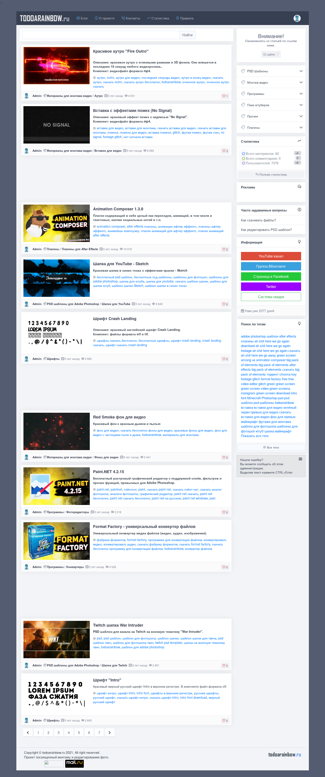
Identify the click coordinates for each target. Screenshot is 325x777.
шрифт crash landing (186, 340)
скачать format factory (194, 544)
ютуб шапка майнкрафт (274, 431)
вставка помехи (159, 132)
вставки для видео (110, 128)
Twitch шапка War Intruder (118, 625)
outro (110, 77)
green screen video (255, 388)
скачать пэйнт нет (185, 489)
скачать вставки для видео (176, 128)
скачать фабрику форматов (158, 544)
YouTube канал (271, 256)
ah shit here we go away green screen (268, 355)
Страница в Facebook (271, 276)
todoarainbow (44, 18)
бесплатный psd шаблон (114, 277)
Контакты (132, 18)
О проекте (106, 18)
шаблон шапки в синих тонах (166, 285)
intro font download (193, 697)
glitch (176, 132)
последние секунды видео (160, 77)
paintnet (116, 489)
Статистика (160, 18)
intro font (143, 693)
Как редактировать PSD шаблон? (266, 229)
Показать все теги (254, 435)
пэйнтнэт (130, 489)
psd (99, 638)
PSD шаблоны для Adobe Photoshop (73, 304)
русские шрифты (206, 693)
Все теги (272, 447)
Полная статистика (272, 174)
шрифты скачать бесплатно (117, 340)
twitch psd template (168, 642)
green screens (280, 388)
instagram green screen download (265, 393)
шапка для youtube (160, 281)
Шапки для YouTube (116, 304)
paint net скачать (186, 493)
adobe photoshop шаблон (259, 336)
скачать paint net (159, 489)
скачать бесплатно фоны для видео (146, 430)
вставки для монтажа (140, 128)
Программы (55, 512)
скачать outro (112, 82)
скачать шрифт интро (132, 697)
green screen (285, 383)
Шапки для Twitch (114, 665)
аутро (101, 77)
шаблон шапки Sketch (127, 285)
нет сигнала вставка (138, 136)
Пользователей (257, 163)
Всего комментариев (261, 158)
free (284, 378)
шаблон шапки (168, 638)
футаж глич (211, 132)
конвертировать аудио (119, 544)
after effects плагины (141, 226)
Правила (186, 18)
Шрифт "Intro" (107, 680)
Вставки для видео (108, 150)
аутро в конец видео (196, 77)
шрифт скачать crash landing (126, 345)
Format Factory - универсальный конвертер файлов (144, 526)
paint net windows (195, 498)
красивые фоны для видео (193, 430)
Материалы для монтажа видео (69, 96)
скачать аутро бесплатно (142, 82)
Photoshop (269, 397)
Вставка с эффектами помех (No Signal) (132, 110)
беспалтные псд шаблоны (153, 277)
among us (248, 359)
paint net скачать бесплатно (130, 498)
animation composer (111, 226)
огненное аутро (193, 82)
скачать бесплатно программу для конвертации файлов (158, 546)
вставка (247, 407)
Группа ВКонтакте (271, 266)
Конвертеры (75, 567)
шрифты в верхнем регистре (171, 693)
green (271, 383)
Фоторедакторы (77, 512)
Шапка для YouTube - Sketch (121, 264)
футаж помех (191, 132)
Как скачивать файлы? (258, 220)
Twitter (271, 286)
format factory (136, 539)
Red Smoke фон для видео (119, 417)
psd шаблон (112, 638)
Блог (84, 18)
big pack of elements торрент (270, 371)
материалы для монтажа (181, 434)
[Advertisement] (126, 180)
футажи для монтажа (275, 421)
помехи (112, 132)
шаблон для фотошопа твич (133, 642)
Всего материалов (262, 153)
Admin (37, 96)
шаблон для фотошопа (139, 638)
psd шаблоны (264, 402)
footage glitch (112, 136)
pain (213, 498)
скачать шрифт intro (164, 697)
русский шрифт (104, 697)
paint (141, 489)
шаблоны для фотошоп (190, 277)
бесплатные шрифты (154, 340)
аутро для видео (128, 77)
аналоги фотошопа (124, 493)
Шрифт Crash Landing (114, 318)
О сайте (269, 54)
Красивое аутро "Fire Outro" (121, 51)
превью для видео (264, 412)
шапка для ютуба (131, 281)
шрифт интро (106, 693)
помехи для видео (133, 132)
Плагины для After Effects (80, 249)
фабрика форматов (111, 539)
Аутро (98, 96)
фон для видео (108, 430)
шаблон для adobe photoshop (143, 647)
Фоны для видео (106, 457)
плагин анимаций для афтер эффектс (168, 230)
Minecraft (254, 397)
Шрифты (53, 359)
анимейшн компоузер (123, 230)
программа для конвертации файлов (175, 539)
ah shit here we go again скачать (276, 350)
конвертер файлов (198, 548)
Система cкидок (271, 296)
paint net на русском (166, 498)
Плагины (53, 249)
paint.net (103, 489)
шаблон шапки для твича (198, 638)
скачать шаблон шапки (191, 281)
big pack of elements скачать (273, 369)
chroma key (288, 374)
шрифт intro (126, 693)
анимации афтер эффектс (177, 226)
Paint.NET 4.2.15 (108, 471)
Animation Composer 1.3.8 (118, 209)
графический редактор (156, 493)
